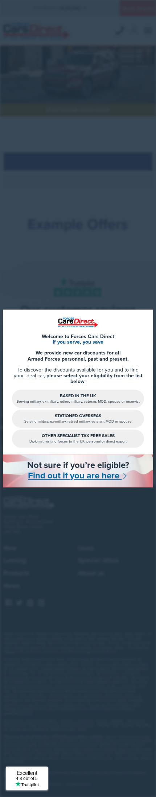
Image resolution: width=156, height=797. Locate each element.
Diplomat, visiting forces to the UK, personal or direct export (78, 438)
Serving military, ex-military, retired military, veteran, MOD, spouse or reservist (78, 398)
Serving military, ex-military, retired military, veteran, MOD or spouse (78, 418)
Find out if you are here (75, 476)
